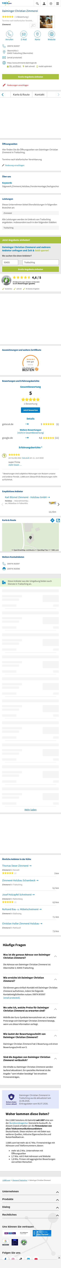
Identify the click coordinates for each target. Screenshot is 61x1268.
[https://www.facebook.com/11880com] (5, 1259)
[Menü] (57, 3)
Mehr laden (31, 809)
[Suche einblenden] (37, 3)
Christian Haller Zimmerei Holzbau (20, 923)
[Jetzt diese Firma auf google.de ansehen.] (27, 437)
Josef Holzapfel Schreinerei (16, 894)
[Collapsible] (55, 956)
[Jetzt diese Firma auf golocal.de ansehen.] (27, 423)
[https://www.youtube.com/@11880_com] (36, 1259)
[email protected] (11, 997)
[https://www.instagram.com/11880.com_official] (13, 1259)
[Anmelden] (44, 3)
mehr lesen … (15, 464)
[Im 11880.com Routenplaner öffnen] (52, 519)
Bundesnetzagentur (18, 1122)
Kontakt (39, 94)
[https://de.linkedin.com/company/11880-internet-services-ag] (28, 1259)
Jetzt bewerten (30, 410)
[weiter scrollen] (58, 94)
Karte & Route (21, 94)
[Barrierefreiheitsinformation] (51, 3)
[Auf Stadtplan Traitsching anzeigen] (58, 520)
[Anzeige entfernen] (59, 1258)
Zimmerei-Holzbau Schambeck (18, 880)
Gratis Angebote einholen (30, 76)
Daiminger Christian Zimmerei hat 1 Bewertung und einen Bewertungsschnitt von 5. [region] (30, 1045)
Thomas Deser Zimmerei (15, 865)
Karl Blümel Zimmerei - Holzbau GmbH (26, 497)
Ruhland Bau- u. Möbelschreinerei (20, 909)
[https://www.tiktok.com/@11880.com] (21, 1259)
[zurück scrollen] (2, 94)
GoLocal (25, 458)
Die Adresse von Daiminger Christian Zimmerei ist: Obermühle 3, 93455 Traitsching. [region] (27, 966)
